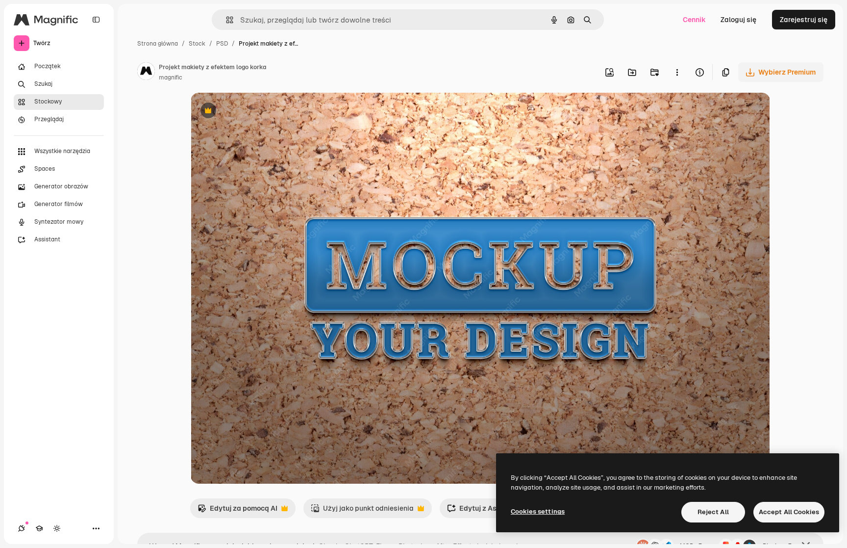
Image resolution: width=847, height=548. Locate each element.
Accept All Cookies (789, 512)
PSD (222, 44)
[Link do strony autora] (146, 72)
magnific (170, 77)
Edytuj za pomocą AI (237, 511)
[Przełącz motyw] (57, 528)
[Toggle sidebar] (96, 19)
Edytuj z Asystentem (487, 511)
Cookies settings (538, 511)
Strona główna (157, 44)
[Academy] (39, 528)
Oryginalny (258, 111)
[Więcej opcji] (677, 72)
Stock (197, 44)
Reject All (713, 512)
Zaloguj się (738, 19)
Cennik (694, 19)
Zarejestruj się (803, 19)
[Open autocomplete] (225, 20)
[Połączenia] (21, 528)
